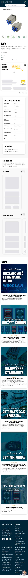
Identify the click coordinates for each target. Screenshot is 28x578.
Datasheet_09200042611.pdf (12, 151)
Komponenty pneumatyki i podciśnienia (18, 575)
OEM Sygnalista (18, 545)
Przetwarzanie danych (20, 543)
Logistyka (17, 535)
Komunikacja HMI (6, 570)
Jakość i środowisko (19, 531)
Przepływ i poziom (19, 569)
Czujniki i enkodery (6, 549)
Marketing (17, 536)
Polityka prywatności (19, 541)
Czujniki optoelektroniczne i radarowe (19, 559)
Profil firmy (17, 527)
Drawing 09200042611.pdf (12, 149)
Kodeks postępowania (20, 533)
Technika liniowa (6, 562)
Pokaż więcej (4, 52)
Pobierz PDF (24, 93)
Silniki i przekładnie (6, 559)
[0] (24, 2)
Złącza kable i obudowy (7, 554)
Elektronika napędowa (7, 561)
